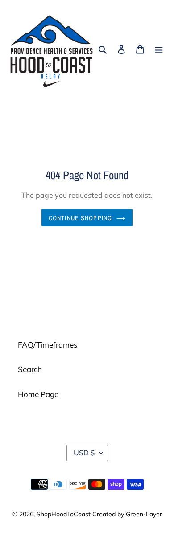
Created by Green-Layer (127, 514)
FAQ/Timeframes (47, 344)
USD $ (84, 452)
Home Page (38, 394)
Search (30, 369)
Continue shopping (80, 217)
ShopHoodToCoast (64, 514)
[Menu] (158, 48)
